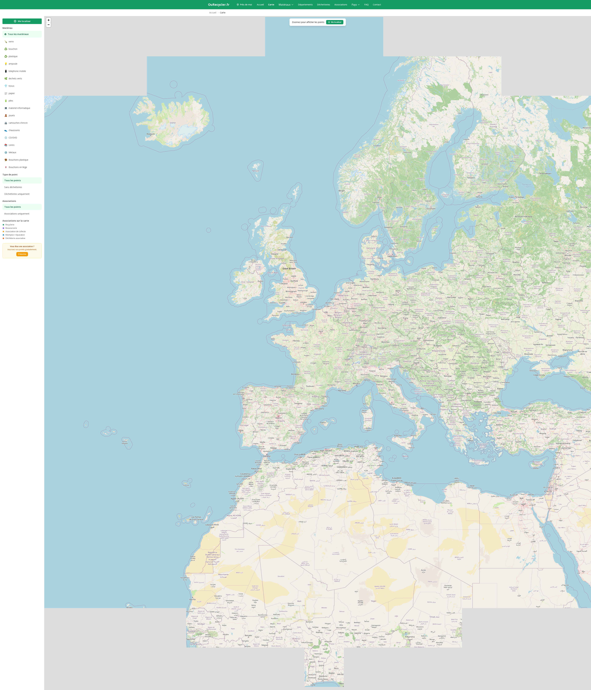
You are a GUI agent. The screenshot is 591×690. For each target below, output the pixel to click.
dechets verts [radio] (13, 78)
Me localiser (24, 21)
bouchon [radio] (10, 49)
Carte (271, 4)
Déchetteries (323, 4)
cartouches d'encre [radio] (16, 123)
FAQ (366, 4)
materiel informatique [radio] (17, 108)
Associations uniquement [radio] (16, 213)
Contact (377, 4)
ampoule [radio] (10, 63)
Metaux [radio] (10, 152)
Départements (305, 4)
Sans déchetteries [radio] (13, 187)
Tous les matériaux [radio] (16, 34)
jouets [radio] (9, 115)
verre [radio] (9, 41)
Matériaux (285, 4)
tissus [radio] (9, 86)
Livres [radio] (9, 145)
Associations (340, 4)
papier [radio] (9, 93)
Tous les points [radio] (12, 180)
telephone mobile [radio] (15, 71)
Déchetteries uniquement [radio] (17, 193)
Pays (354, 4)
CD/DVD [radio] (10, 137)
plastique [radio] (11, 56)
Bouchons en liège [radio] (15, 167)
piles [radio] (8, 100)
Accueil (260, 4)
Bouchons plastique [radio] (16, 159)
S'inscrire (22, 254)
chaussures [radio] (12, 130)
